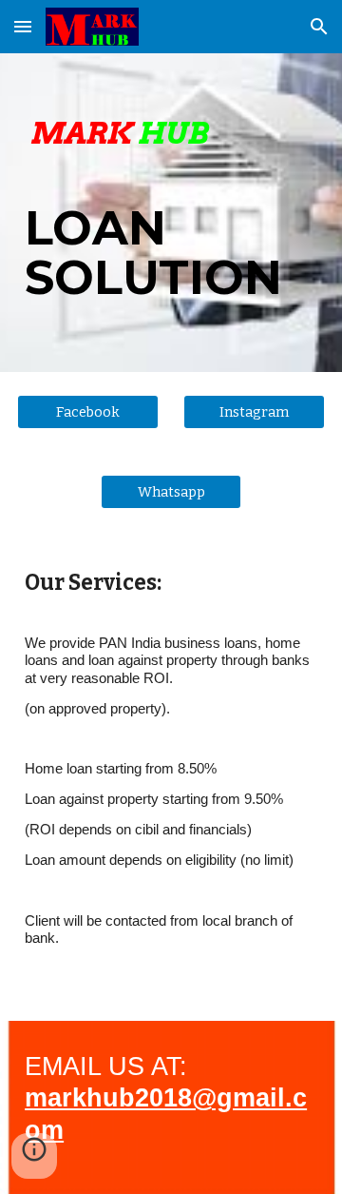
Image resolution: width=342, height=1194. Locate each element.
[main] (171, 213)
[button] (23, 26)
